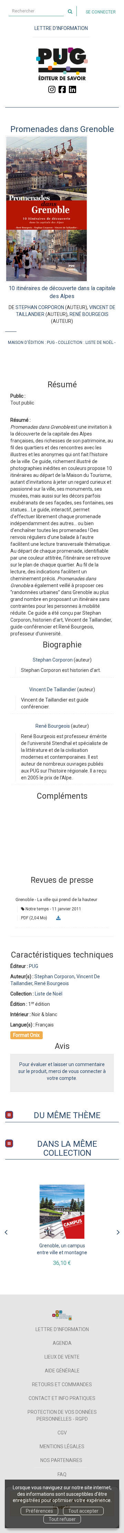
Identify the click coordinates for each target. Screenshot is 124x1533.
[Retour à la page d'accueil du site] (62, 64)
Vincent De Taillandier (52, 689)
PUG (51, 342)
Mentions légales (62, 1446)
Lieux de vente (62, 1357)
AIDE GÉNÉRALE (62, 1370)
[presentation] (6, 1230)
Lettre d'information (62, 1329)
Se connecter (101, 12)
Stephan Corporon (40, 307)
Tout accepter (83, 1511)
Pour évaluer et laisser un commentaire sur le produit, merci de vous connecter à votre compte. (62, 1071)
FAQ (62, 1474)
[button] (46, 208)
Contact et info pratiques (62, 1398)
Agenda (62, 1343)
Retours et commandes (62, 1384)
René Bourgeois (89, 314)
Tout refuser (62, 1519)
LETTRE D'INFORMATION (61, 28)
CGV (62, 1432)
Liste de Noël (99, 342)
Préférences (39, 1511)
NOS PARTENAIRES (61, 1460)
